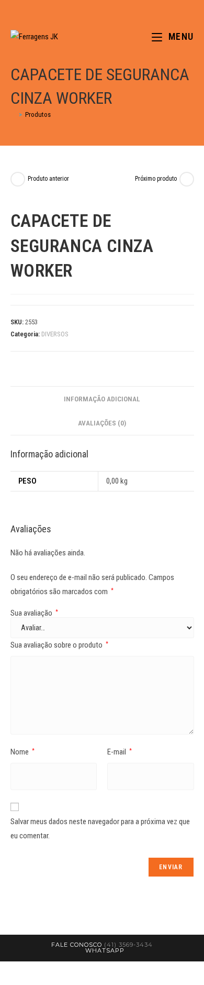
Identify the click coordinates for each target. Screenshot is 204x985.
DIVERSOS (55, 334)
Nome (22, 752)
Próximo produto (156, 178)
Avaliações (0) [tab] (102, 423)
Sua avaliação (34, 613)
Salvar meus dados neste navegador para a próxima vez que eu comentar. (100, 828)
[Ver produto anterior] (17, 179)
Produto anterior (48, 178)
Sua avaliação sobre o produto (59, 645)
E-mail (119, 752)
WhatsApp (104, 950)
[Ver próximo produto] (186, 179)
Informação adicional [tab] (102, 399)
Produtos (38, 114)
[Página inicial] (13, 114)
